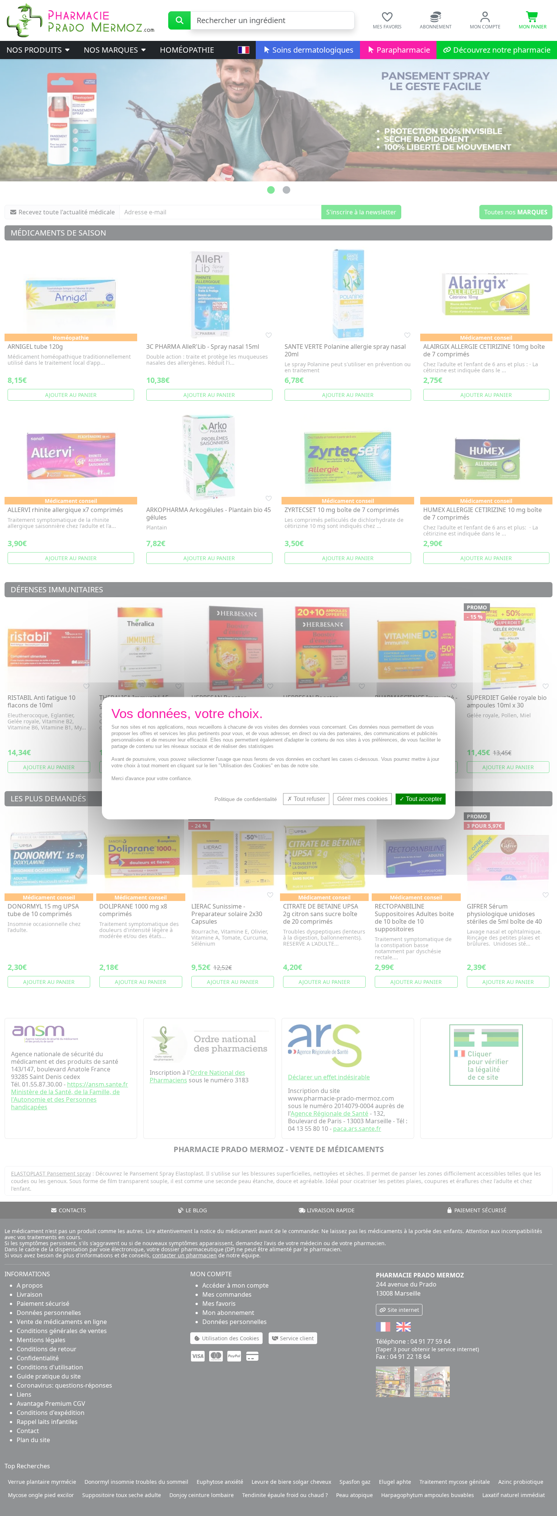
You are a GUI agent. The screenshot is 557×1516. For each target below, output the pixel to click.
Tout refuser (308, 799)
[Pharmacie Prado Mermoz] (80, 20)
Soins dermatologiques (312, 50)
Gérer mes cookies (362, 799)
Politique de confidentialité (245, 799)
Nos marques (112, 50)
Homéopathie (187, 50)
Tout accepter (423, 799)
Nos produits (35, 50)
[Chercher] (179, 20)
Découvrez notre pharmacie (501, 50)
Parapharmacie (402, 50)
